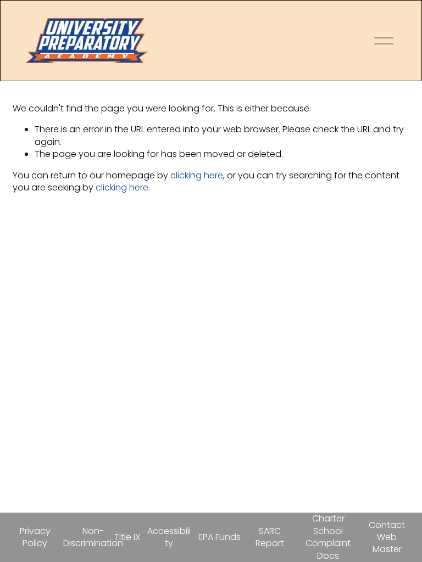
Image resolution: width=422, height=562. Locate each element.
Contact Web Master (387, 537)
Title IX (127, 537)
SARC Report (270, 537)
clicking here (196, 175)
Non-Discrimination (93, 537)
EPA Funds (219, 537)
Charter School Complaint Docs (328, 537)
